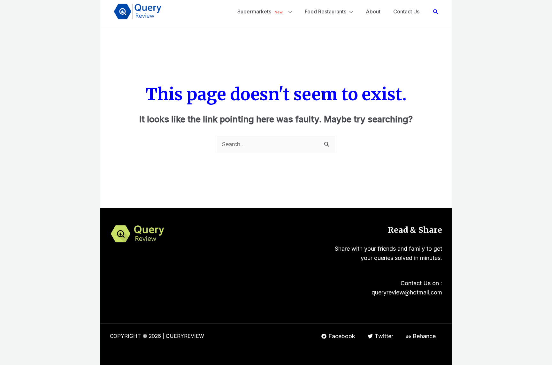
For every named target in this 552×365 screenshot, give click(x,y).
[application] (288, 11)
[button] (435, 11)
